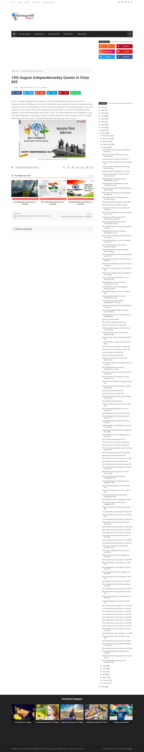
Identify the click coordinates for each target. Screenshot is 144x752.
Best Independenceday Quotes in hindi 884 (116, 543)
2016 (103, 130)
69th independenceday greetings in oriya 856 (117, 648)
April (104, 674)
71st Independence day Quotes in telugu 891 (117, 519)
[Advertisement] (52, 54)
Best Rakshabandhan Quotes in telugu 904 (116, 464)
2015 (103, 133)
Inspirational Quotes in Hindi (96, 722)
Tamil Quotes (81, 34)
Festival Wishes (24, 34)
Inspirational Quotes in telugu (47, 722)
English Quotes (53, 34)
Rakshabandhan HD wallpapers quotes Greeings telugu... (115, 198)
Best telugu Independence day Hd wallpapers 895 (113, 503)
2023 (103, 110)
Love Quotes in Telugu (22, 722)
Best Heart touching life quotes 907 (114, 455)
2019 (103, 122)
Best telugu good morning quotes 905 (114, 461)
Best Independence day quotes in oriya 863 (116, 623)
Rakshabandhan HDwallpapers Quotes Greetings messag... (115, 184)
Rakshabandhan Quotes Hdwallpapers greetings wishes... (115, 287)
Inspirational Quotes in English (72, 722)
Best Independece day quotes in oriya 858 (116, 641)
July (104, 666)
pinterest (126, 46)
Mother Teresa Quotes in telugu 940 (114, 325)
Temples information (121, 722)
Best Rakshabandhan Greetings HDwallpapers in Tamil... (113, 368)
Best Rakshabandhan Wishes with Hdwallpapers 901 (113, 477)
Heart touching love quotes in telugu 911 (115, 442)
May (104, 671)
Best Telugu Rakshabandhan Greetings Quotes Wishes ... (115, 311)
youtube (126, 52)
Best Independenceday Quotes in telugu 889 (117, 527)
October (106, 141)
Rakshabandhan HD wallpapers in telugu (116, 171)
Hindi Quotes (68, 34)
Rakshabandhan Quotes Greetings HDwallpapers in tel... (114, 297)
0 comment (43, 87)
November (106, 138)
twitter (108, 57)
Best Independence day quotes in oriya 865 (116, 617)
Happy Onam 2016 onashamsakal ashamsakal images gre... (113, 218)
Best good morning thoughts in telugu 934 (116, 349)
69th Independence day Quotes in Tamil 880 (117, 560)
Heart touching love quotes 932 (112, 355)
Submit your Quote (48, 2)
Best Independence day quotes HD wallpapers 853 (114, 661)
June (104, 669)
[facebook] (131, 2)
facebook (126, 57)
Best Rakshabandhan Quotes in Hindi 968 (116, 202)
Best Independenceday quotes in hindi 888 (116, 530)
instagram (108, 52)
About (20, 2)
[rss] (119, 2)
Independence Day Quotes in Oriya (32, 71)
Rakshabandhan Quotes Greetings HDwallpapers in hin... (114, 232)
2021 (103, 116)
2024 (103, 107)
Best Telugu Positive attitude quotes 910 (115, 445)
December (106, 136)
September (107, 144)
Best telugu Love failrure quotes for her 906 (116, 458)
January (106, 683)
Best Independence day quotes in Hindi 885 (116, 540)
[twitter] (122, 2)
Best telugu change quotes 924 (112, 390)
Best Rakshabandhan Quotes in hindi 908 (116, 452)
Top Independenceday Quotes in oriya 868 (116, 608)
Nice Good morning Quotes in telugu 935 (116, 346)
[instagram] (128, 2)
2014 (103, 687)
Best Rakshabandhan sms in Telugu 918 (115, 413)
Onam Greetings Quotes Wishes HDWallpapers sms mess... (113, 301)
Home (13, 2)
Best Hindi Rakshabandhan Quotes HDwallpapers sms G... (114, 222)
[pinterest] (125, 2)
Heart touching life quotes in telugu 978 (115, 159)
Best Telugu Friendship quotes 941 (114, 322)
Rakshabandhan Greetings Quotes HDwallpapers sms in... (114, 179)
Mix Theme (115, 749)
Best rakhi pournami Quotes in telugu (114, 205)
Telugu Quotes (39, 34)
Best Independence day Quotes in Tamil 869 (117, 605)
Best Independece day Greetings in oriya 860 (117, 633)
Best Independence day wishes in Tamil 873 (117, 589)
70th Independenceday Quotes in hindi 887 (116, 532)
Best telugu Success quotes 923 (113, 393)
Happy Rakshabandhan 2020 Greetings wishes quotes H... (115, 175)
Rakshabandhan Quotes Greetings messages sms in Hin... (114, 283)
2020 (103, 119)
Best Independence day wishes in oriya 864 (116, 620)
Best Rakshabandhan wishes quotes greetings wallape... (114, 246)
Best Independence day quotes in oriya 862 (116, 626)
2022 (103, 113)
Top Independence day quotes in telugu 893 (117, 511)
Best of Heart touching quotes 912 (113, 439)
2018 (103, 124)
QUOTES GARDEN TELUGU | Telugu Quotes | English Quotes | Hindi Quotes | (52, 749)
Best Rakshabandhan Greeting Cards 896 (116, 499)
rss (108, 46)
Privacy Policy (36, 2)
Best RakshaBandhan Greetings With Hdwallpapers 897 (114, 496)
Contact (27, 2)
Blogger (130, 749)
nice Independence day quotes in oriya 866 (116, 614)
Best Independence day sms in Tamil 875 (116, 581)
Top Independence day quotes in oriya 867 (116, 611)
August (105, 147)
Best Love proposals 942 (110, 319)
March (105, 677)
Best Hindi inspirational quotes (112, 401)
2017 (103, 127)
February (106, 680)
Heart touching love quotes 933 (112, 352)
